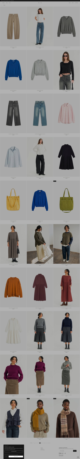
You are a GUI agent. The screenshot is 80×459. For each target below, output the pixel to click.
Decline (6, 456)
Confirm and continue (16, 456)
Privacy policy (16, 454)
